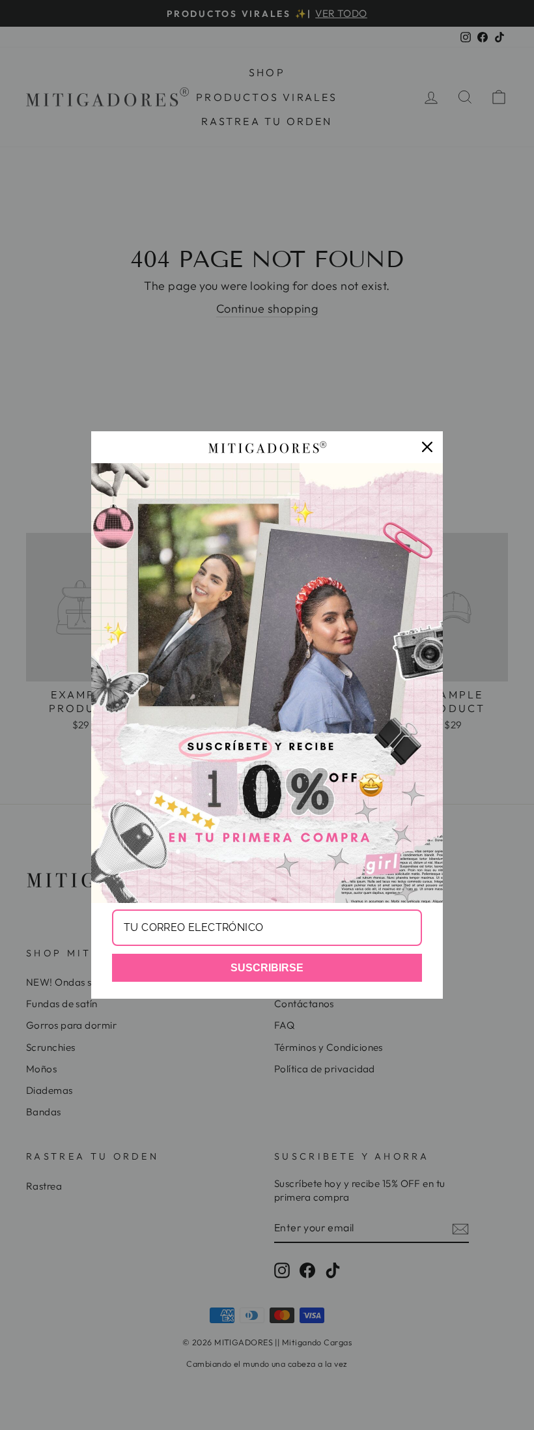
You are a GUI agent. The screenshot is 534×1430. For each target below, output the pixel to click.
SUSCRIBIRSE (267, 967)
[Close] (427, 447)
